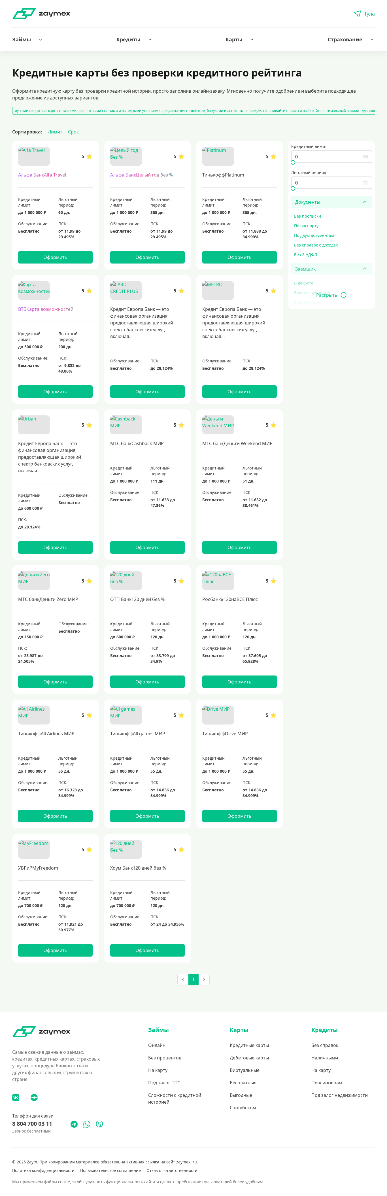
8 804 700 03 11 (32, 1123)
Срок (73, 132)
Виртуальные (245, 1070)
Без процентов (164, 1058)
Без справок (324, 1045)
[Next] (204, 979)
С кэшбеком (243, 1107)
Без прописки (307, 216)
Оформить (55, 257)
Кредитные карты (249, 1045)
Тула (369, 13)
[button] (27, 39)
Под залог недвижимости (339, 1095)
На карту (157, 1070)
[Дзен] (34, 1097)
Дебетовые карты (249, 1058)
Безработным (307, 302)
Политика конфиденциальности (43, 1170)
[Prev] (183, 979)
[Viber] (99, 1124)
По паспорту (306, 225)
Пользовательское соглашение (110, 1170)
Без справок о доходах (316, 245)
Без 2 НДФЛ (305, 254)
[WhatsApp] (86, 1124)
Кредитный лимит (309, 146)
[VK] (15, 1097)
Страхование (345, 39)
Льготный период (308, 172)
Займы (21, 39)
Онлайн (156, 1045)
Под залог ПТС (164, 1083)
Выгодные (241, 1095)
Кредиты (128, 39)
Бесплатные (243, 1083)
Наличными (324, 1058)
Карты (234, 39)
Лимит (55, 132)
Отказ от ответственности (171, 1170)
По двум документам (314, 235)
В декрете (303, 283)
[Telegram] (74, 1124)
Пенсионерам (326, 1083)
